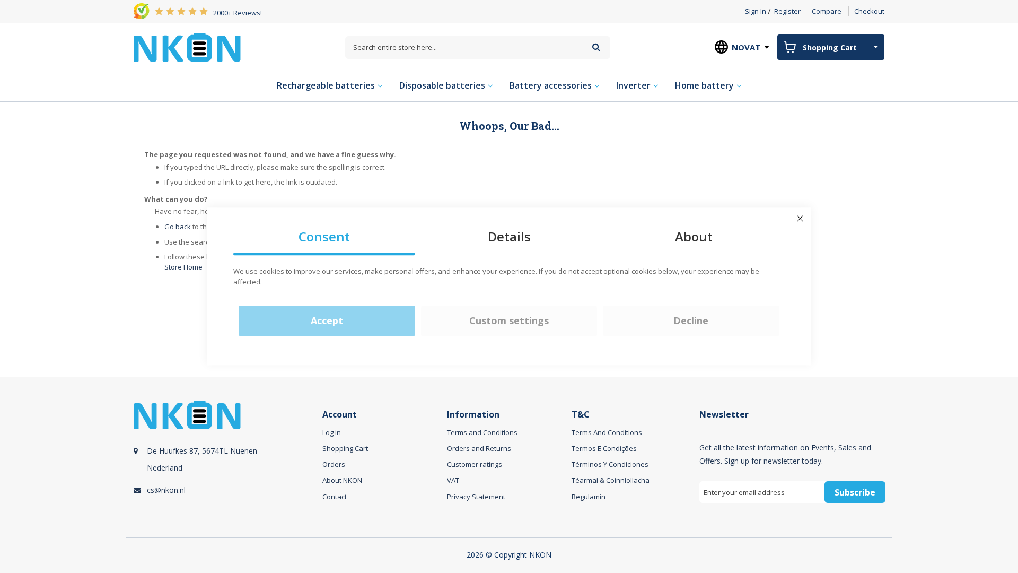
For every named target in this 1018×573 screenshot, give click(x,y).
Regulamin (588, 496)
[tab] (226, 464)
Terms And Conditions (607, 432)
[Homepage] (187, 47)
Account (339, 414)
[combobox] (477, 47)
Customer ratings (474, 464)
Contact (334, 496)
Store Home (183, 267)
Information (473, 414)
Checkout (869, 11)
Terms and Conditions (482, 432)
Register (787, 11)
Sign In (755, 11)
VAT (453, 480)
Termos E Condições (604, 448)
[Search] (596, 47)
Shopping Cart (345, 448)
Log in (331, 432)
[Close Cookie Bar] (800, 219)
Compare (826, 11)
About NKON (342, 480)
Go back (177, 226)
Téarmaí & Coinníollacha (611, 480)
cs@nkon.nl (166, 490)
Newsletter (724, 414)
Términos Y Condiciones (610, 464)
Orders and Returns (479, 448)
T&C (581, 414)
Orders (333, 464)
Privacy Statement (476, 496)
